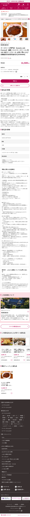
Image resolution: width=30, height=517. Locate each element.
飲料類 (21, 417)
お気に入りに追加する (15, 85)
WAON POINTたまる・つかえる (9, 463)
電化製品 (13, 421)
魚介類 (8, 415)
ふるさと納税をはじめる (26, 8)
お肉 (3, 415)
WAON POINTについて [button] (16, 72)
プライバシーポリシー (14, 508)
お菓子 (3, 419)
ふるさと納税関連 (6, 440)
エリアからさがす (6, 405)
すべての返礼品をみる (15, 326)
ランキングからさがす (7, 428)
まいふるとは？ (5, 456)
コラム (3, 437)
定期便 (15, 426)
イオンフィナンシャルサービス (14, 510)
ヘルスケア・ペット (6, 426)
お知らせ (19, 486)
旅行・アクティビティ (16, 423)
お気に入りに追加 (28, 311)
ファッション (5, 423)
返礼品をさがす (11, 8)
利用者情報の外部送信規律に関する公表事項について (16, 506)
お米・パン (15, 415)
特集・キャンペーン (19, 8)
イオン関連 (4, 442)
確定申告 (4, 477)
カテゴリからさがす (6, 413)
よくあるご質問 (5, 468)
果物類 (21, 415)
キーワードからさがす (7, 407)
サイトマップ (9, 504)
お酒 (17, 417)
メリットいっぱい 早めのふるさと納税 (10, 459)
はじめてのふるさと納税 (7, 451)
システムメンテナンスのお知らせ (15, 13)
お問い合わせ (6, 489)
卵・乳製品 (10, 417)
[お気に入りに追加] (28, 311)
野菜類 (3, 417)
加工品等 (15, 419)
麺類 (9, 419)
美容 (18, 421)
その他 (20, 426)
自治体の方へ (20, 489)
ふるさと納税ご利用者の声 (7, 466)
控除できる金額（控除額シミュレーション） (11, 482)
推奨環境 (16, 504)
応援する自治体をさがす (3, 8)
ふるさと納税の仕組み (7, 454)
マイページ (6, 486)
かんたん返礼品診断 (6, 461)
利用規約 (22, 504)
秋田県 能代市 (5, 45)
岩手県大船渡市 (4, 359)
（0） (10, 58)
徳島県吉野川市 (17, 359)
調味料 (20, 419)
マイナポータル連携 (6, 479)
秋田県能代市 (3, 393)
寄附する (15, 81)
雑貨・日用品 (5, 421)
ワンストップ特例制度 (7, 474)
